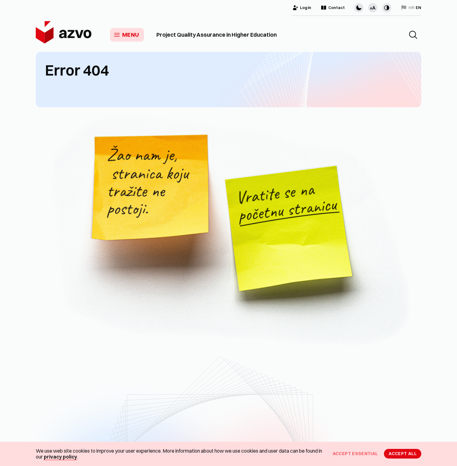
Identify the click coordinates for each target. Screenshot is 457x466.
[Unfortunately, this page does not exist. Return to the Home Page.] (228, 233)
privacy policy (60, 457)
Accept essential (355, 453)
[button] (413, 35)
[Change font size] (372, 7)
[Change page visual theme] (358, 7)
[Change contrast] (386, 7)
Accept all (403, 453)
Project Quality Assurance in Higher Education (216, 34)
